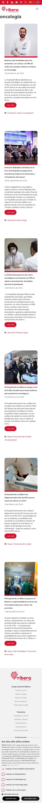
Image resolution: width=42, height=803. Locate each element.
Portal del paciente (21, 730)
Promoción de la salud (22, 436)
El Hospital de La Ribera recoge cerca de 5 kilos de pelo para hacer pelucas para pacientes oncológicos (20, 390)
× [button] (39, 740)
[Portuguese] (35, 2)
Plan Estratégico (20, 651)
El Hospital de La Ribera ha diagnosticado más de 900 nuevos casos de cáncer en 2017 (19, 497)
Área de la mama (14, 220)
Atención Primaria (15, 332)
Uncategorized (10, 440)
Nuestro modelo (21, 698)
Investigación (27, 113)
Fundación (12, 113)
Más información (13, 765)
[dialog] (21, 770)
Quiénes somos (21, 690)
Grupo (19, 113)
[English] (38, 2)
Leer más (10, 105)
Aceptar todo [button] (10, 799)
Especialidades (21, 723)
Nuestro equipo (21, 694)
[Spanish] (31, 2)
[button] (21, 794)
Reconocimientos (21, 701)
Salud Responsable (21, 705)
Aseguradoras (21, 727)
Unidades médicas (21, 719)
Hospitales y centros (21, 716)
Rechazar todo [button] (30, 799)
